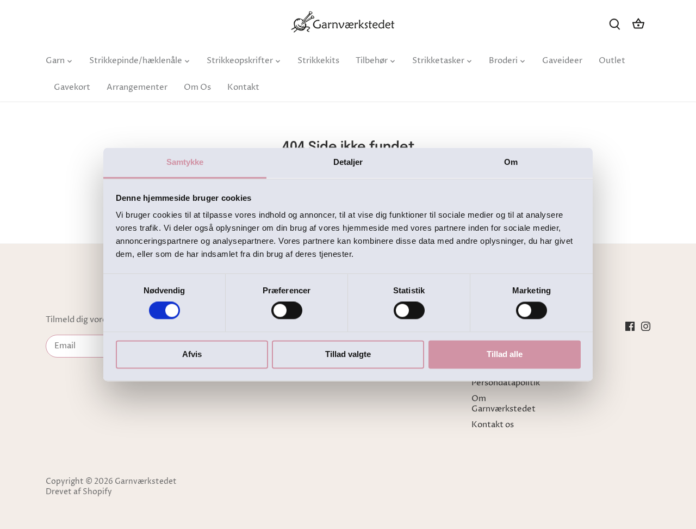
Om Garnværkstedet (503, 404)
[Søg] (614, 24)
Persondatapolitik (505, 383)
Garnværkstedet (146, 482)
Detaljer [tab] (348, 162)
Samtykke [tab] (185, 162)
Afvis (192, 354)
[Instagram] (645, 326)
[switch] (286, 310)
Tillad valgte (348, 354)
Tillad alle (505, 354)
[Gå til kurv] (638, 24)
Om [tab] (511, 162)
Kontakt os (492, 424)
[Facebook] (630, 326)
